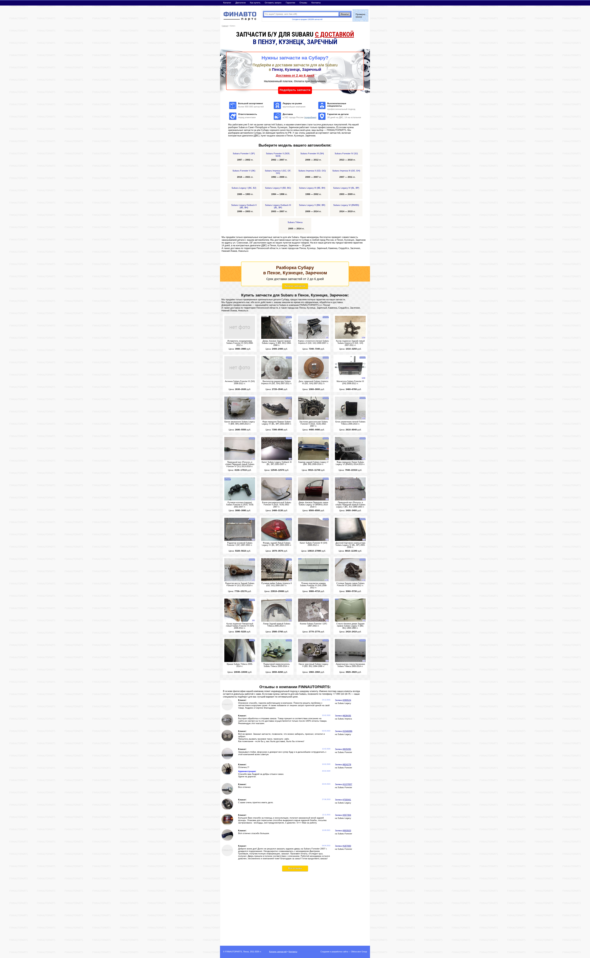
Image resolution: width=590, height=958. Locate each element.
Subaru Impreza (345, 719)
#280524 (346, 700)
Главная (225, 26)
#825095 (346, 749)
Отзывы (303, 2)
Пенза (246, 952)
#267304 (346, 815)
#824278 (346, 764)
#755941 (346, 799)
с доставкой (334, 34)
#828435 (346, 715)
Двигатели (240, 2)
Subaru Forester (345, 752)
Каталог (227, 2)
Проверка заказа (360, 15)
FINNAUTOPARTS (233, 952)
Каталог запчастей (295, 286)
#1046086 (347, 731)
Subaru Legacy (344, 703)
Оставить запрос (273, 2)
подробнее (310, 117)
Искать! (345, 14)
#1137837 (347, 784)
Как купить (255, 2)
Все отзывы (295, 868)
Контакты (316, 2)
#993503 (346, 830)
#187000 (346, 846)
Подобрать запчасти (295, 90)
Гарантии (290, 2)
